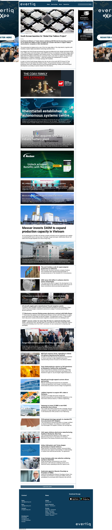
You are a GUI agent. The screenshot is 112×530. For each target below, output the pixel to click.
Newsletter (66, 4)
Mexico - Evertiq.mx (50, 505)
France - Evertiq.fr (49, 515)
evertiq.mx (78, 1)
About (60, 4)
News (48, 4)
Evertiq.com (48, 502)
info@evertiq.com (26, 509)
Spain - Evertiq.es (49, 511)
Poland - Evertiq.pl (49, 512)
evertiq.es (66, 1)
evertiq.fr (72, 1)
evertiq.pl (84, 1)
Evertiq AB (27, 4)
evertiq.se (90, 1)
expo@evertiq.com (26, 505)
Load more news (47, 486)
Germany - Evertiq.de (50, 509)
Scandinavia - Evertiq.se (51, 514)
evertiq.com (54, 1)
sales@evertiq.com (26, 502)
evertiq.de (60, 1)
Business (23, 33)
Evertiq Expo (54, 4)
